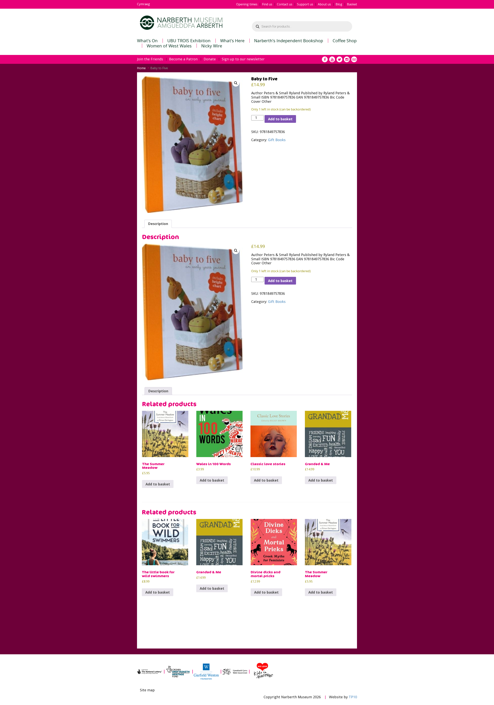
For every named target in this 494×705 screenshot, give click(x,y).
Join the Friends (150, 59)
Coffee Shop (345, 40)
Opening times (246, 4)
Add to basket (280, 119)
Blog (339, 4)
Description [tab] (158, 223)
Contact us (284, 4)
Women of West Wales (169, 45)
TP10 (353, 697)
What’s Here (232, 40)
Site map (147, 690)
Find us (267, 4)
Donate (210, 59)
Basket (352, 4)
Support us (305, 4)
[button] (235, 83)
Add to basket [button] (157, 484)
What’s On (147, 40)
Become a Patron (183, 59)
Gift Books (277, 139)
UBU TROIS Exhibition (189, 40)
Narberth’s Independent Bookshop (288, 40)
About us (324, 4)
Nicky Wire (211, 45)
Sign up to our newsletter (243, 59)
